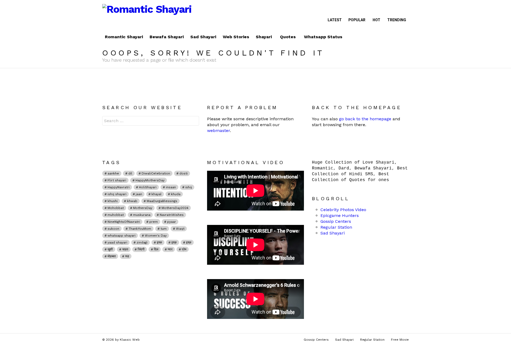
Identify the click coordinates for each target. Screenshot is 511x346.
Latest (335, 20)
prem (153, 222)
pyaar (171, 222)
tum (163, 228)
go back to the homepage (365, 118)
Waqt (180, 228)
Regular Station (336, 227)
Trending (396, 20)
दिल (156, 249)
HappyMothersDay (149, 180)
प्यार (170, 249)
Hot (376, 20)
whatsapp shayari (121, 235)
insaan (171, 187)
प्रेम (184, 249)
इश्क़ (174, 242)
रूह (127, 256)
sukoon (113, 228)
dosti (183, 173)
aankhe (113, 173)
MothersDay (142, 208)
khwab (132, 201)
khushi (113, 201)
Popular (356, 20)
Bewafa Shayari (167, 36)
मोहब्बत (112, 256)
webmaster (218, 130)
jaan (139, 194)
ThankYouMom (140, 228)
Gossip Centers (335, 221)
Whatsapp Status (323, 36)
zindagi (142, 242)
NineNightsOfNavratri (124, 222)
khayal (156, 194)
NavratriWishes (172, 215)
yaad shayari (117, 242)
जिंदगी (141, 249)
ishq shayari (117, 194)
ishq (188, 187)
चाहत (125, 249)
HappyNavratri (119, 187)
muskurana (141, 215)
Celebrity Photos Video (343, 209)
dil (130, 173)
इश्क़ (188, 242)
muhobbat (116, 215)
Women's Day (156, 235)
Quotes (288, 36)
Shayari (264, 36)
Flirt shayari (117, 180)
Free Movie (400, 339)
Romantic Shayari (124, 36)
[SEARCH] (404, 37)
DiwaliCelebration (156, 173)
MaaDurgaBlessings (162, 201)
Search (193, 121)
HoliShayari (147, 187)
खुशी (110, 249)
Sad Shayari (203, 36)
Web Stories (236, 36)
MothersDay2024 (175, 208)
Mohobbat (116, 208)
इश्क (159, 242)
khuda (175, 194)
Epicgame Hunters (339, 215)
